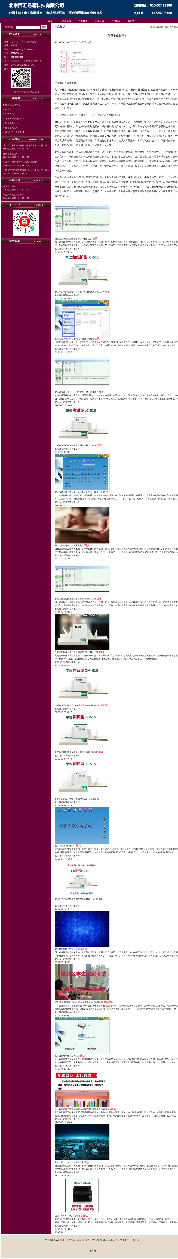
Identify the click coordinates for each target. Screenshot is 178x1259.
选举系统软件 (11, 127)
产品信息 (66, 20)
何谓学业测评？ (10, 186)
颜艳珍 (136, 1240)
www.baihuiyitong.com (22, 64)
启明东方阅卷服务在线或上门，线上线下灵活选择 (26, 170)
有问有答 (115, 20)
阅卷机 (8, 109)
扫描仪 (8, 113)
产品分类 (83, 20)
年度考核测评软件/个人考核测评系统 (20, 161)
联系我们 (132, 20)
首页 (50, 20)
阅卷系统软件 (11, 104)
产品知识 (99, 20)
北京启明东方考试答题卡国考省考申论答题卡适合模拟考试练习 (26, 145)
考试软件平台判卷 (13, 132)
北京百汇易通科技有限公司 (67, 248)
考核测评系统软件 (13, 118)
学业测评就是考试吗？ (13, 194)
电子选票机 (10, 123)
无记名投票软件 (10, 153)
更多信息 (59, 1232)
